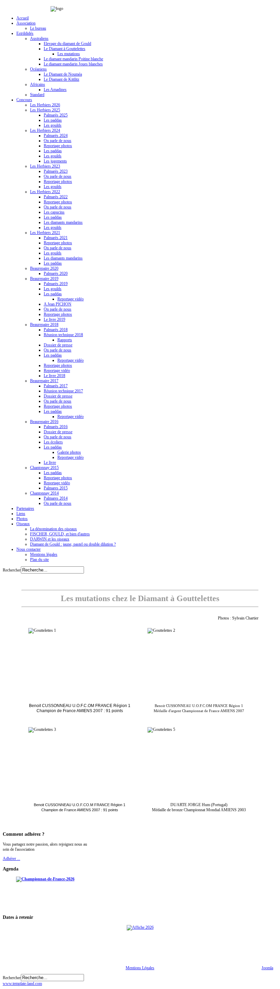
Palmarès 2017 (56, 385)
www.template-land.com (22, 983)
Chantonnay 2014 (44, 493)
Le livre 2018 (54, 375)
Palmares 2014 (56, 498)
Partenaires (25, 508)
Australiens (39, 38)
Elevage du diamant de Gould (67, 43)
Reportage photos (58, 145)
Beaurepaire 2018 (44, 324)
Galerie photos (69, 452)
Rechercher (12, 570)
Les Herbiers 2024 (45, 130)
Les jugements (55, 161)
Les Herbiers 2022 (45, 191)
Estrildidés (24, 33)
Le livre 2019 (54, 319)
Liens (20, 513)
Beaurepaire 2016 (44, 421)
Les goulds (52, 125)
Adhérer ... (11, 858)
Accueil (22, 18)
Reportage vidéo (70, 299)
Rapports (64, 339)
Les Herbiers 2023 (45, 166)
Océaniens (38, 69)
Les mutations (68, 53)
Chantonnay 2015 (44, 467)
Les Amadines (55, 89)
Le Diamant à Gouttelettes (64, 48)
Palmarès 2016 (56, 426)
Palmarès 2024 (56, 135)
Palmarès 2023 (56, 171)
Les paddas (53, 120)
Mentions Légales (140, 968)
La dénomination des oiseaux (53, 529)
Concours (24, 99)
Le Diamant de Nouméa (63, 74)
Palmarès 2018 (56, 329)
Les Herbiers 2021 (45, 232)
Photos (22, 518)
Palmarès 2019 (56, 283)
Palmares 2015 (56, 488)
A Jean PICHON (57, 304)
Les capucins (54, 212)
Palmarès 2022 (56, 196)
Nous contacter (28, 549)
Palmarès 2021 (56, 237)
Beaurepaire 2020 (44, 268)
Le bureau (38, 28)
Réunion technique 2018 (63, 334)
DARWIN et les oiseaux (49, 539)
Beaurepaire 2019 (44, 278)
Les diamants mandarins (63, 222)
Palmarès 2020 (56, 273)
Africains (37, 84)
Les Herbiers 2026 (45, 105)
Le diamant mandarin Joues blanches (73, 64)
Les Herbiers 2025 (45, 110)
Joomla (267, 968)
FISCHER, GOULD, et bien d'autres (60, 534)
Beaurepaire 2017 (44, 380)
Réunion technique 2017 (63, 391)
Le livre (50, 462)
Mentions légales (43, 554)
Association (26, 23)
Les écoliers (53, 442)
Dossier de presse (58, 345)
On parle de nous (57, 140)
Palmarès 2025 (56, 115)
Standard (37, 94)
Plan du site (39, 559)
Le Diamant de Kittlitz (61, 79)
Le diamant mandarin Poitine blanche (73, 59)
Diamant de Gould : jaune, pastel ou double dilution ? (73, 544)
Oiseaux (23, 523)
